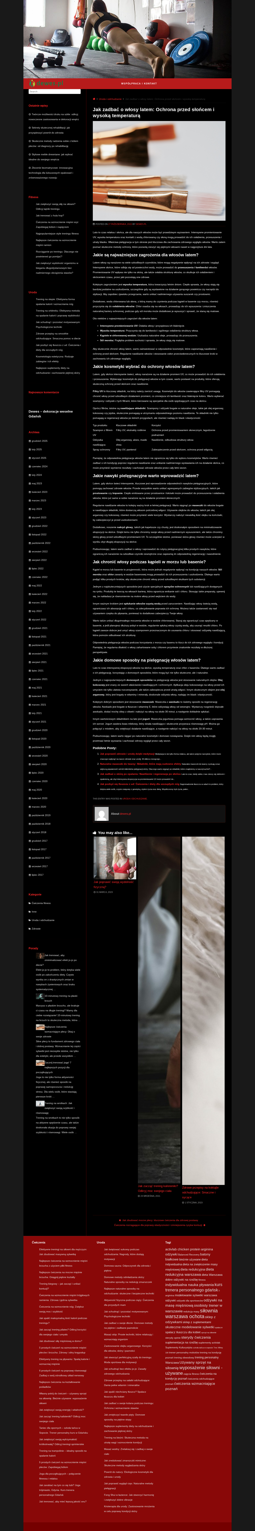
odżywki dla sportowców (190, 1300)
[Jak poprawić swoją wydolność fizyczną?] (115, 858)
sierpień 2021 (39, 662)
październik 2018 (41, 823)
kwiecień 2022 (39, 594)
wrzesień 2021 (40, 653)
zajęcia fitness (191, 1373)
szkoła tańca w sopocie (203, 1348)
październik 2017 (41, 857)
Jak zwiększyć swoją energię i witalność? (61, 1409)
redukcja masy (191, 1311)
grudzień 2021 (40, 628)
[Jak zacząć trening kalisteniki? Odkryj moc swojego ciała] (159, 1010)
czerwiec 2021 (40, 679)
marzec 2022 (39, 602)
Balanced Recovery (188, 1254)
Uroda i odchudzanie (43, 920)
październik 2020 (41, 747)
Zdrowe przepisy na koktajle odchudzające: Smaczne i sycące (200, 1192)
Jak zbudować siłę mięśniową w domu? (60, 1341)
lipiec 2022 (38, 568)
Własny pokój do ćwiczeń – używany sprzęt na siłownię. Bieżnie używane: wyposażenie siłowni (63, 1398)
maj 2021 (37, 687)
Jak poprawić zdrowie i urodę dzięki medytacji (127, 753)
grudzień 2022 (40, 526)
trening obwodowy (184, 1357)
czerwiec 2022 (40, 577)
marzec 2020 (39, 806)
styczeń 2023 (39, 517)
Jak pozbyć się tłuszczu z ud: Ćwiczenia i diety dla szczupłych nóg (139, 784)
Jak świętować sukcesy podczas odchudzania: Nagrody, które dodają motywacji (124, 1254)
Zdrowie (36, 928)
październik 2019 (41, 815)
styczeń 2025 (39, 458)
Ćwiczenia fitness (41, 903)
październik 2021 (41, 645)
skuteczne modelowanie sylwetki (189, 1327)
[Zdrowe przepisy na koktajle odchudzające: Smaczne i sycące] (203, 1011)
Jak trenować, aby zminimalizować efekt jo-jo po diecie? (56, 960)
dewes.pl (141, 224)
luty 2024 (37, 475)
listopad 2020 (39, 738)
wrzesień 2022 (40, 551)
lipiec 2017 (38, 874)
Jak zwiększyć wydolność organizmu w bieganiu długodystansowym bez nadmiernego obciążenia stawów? (57, 268)
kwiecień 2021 (39, 696)
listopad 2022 (39, 534)
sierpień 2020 (39, 764)
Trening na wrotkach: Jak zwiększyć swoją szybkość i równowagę (55, 1108)
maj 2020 (37, 789)
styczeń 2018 (39, 832)
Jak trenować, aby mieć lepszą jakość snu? (63, 1501)
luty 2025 (37, 449)
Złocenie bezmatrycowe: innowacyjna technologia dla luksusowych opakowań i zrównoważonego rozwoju (51, 172)
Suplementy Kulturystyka (178, 1347)
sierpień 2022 (39, 560)
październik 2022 (41, 543)
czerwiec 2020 (40, 781)
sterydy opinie (173, 1337)
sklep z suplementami (197, 1322)
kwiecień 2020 (39, 798)
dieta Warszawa (212, 1274)
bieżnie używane (190, 1259)
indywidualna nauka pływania (189, 1285)
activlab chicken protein (182, 1249)
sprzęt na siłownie (208, 1332)
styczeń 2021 (39, 721)
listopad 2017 (39, 849)
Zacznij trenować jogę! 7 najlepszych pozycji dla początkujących (53, 1067)
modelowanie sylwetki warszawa (196, 1295)
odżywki (170, 1300)
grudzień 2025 (40, 440)
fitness (202, 1279)
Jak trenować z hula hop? (50, 215)
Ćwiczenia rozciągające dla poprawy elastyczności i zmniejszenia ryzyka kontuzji (158, 1225)
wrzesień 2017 (40, 866)
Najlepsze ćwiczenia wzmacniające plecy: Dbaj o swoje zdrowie (55, 1031)
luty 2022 (37, 611)
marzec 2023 (39, 500)
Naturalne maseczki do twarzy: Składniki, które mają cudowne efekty (140, 763)
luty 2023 (37, 509)
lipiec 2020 (38, 772)
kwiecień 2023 (39, 492)
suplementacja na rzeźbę (181, 1342)
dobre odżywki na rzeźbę (181, 1279)
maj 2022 (37, 585)
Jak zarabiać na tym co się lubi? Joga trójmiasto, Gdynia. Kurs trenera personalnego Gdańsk (59, 1490)
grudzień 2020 (40, 730)
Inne (34, 911)
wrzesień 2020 (40, 755)
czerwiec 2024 (40, 466)
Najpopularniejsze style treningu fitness (57, 233)
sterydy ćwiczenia (196, 1337)
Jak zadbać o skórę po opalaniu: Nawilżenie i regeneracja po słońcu (140, 774)
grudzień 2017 (40, 840)
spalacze (219, 1327)
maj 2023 (37, 483)
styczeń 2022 (39, 619)
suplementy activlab (209, 1342)
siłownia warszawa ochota (191, 1313)
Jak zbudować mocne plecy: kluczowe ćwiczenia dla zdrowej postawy (160, 1220)
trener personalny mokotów (184, 1352)
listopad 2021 (39, 636)
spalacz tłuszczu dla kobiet (183, 1332)
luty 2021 (37, 713)
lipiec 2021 (38, 670)
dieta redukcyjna (192, 1269)
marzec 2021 (39, 704)
